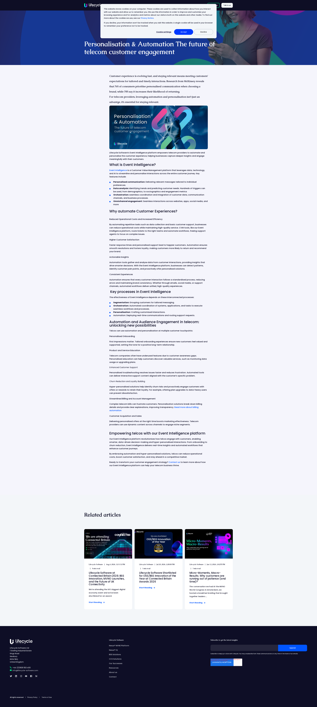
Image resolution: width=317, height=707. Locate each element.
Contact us (174, 462)
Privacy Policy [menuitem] (32, 697)
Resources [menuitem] (114, 668)
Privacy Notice (147, 18)
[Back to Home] (93, 5)
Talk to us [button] (227, 5)
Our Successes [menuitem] (115, 663)
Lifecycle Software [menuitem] (116, 640)
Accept (184, 32)
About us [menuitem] (113, 672)
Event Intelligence (118, 170)
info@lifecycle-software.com (25, 670)
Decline (203, 32)
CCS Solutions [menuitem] (115, 659)
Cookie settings (163, 32)
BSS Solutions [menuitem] (115, 654)
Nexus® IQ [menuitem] (113, 650)
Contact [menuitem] (113, 677)
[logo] (21, 641)
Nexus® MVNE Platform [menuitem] (119, 645)
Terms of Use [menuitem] (47, 697)
